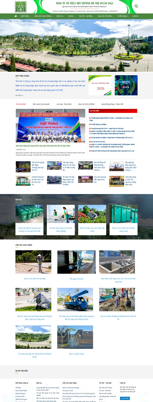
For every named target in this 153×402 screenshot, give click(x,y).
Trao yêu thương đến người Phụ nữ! (100, 179)
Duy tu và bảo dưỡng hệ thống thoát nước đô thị (118, 317)
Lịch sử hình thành (21, 390)
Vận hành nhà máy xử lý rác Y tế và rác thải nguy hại (118, 280)
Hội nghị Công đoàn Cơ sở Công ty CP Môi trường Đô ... (69, 166)
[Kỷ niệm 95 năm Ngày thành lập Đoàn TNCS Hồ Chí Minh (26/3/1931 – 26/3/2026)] (54, 182)
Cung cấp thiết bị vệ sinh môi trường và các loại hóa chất (29, 229)
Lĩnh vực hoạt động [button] (42, 16)
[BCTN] (100, 85)
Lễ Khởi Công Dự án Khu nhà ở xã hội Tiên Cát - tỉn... (38, 181)
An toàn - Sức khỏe (105, 390)
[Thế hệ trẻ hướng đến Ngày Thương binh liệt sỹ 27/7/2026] (23, 167)
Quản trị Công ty (20, 393)
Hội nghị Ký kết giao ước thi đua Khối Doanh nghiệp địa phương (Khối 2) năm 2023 (113, 150)
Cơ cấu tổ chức (20, 396)
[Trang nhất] (16, 16)
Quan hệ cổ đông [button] (105, 16)
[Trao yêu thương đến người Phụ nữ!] (85, 182)
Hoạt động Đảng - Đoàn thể (107, 396)
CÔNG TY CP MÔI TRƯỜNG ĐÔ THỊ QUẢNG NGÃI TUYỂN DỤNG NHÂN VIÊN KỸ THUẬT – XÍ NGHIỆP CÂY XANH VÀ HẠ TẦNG (112, 141)
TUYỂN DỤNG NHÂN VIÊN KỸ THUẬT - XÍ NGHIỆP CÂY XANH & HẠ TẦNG (111, 114)
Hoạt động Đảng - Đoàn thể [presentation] (112, 104)
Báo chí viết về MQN (105, 393)
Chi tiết (18, 95)
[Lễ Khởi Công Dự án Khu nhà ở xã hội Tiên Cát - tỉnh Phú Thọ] (23, 182)
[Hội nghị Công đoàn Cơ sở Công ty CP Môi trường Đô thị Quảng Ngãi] (54, 167)
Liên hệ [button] (135, 16)
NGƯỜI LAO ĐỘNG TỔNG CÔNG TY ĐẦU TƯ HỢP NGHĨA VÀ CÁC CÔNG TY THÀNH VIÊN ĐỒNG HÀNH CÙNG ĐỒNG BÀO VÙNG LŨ (112, 128)
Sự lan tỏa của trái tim (98, 137)
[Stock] (126, 85)
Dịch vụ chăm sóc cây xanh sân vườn (92, 229)
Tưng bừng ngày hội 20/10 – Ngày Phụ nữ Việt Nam (107, 124)
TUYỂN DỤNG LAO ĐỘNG (98, 120)
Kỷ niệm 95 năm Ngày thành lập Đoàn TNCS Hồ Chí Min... (68, 181)
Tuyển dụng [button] (122, 16)
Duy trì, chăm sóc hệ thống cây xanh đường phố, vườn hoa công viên (34, 317)
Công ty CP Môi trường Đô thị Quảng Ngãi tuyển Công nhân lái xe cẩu (112, 146)
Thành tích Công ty (21, 399)
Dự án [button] (70, 16)
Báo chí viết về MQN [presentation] (86, 104)
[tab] (22, 104)
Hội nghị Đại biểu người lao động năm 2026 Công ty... (130, 166)
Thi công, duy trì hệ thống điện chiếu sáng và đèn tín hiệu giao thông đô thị (76, 317)
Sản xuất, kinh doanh (105, 388)
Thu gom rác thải (76, 279)
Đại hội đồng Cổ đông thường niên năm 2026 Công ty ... (100, 166)
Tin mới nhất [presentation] (21, 104)
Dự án (101, 399)
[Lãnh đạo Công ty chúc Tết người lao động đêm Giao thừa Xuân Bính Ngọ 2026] (116, 182)
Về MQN (18, 388)
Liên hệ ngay (124, 398)
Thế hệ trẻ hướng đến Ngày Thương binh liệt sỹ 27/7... (38, 166)
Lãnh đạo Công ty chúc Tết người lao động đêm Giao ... (130, 181)
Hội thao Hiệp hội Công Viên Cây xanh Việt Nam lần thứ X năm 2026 (43, 146)
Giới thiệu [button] (25, 16)
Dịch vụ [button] (60, 16)
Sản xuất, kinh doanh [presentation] (41, 104)
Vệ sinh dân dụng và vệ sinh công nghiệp (61, 229)
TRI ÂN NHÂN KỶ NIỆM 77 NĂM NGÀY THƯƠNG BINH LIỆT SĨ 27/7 (112, 133)
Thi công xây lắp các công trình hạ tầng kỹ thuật (34, 355)
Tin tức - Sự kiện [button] (85, 16)
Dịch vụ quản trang (76, 354)
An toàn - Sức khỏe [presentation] (64, 104)
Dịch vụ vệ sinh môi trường (34, 278)
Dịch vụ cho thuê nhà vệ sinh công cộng (123, 229)
